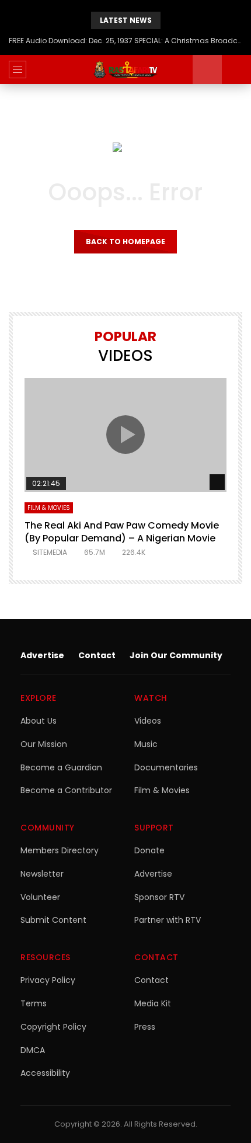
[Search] (236, 69)
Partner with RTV (167, 920)
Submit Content (53, 920)
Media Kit (152, 1003)
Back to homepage (125, 241)
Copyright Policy (53, 1027)
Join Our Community (176, 655)
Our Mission (43, 744)
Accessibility (45, 1073)
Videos (147, 721)
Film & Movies (48, 507)
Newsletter (42, 874)
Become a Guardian (61, 767)
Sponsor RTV (159, 897)
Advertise (42, 655)
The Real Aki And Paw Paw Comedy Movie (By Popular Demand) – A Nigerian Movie (122, 532)
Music (146, 744)
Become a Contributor (66, 790)
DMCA (32, 1050)
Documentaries (166, 767)
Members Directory (59, 850)
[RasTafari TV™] (125, 69)
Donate (149, 850)
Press (144, 1027)
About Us (38, 721)
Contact (97, 655)
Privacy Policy (47, 980)
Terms (33, 1003)
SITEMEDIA (50, 552)
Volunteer (40, 897)
